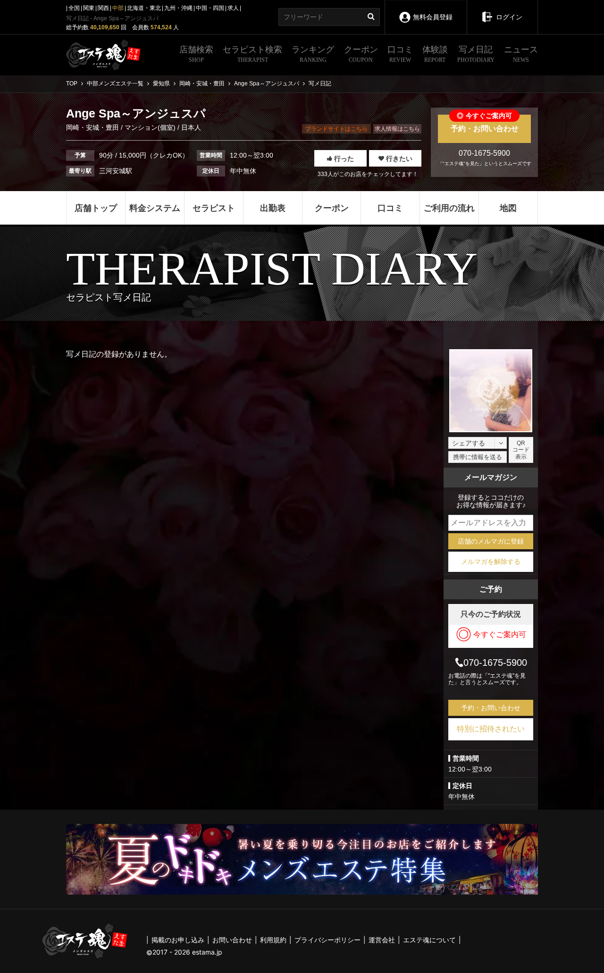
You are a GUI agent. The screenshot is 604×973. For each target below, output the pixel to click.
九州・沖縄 (178, 8)
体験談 (435, 54)
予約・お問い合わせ (485, 124)
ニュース (521, 54)
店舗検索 (196, 54)
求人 (233, 8)
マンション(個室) (150, 127)
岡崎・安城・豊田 (93, 127)
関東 (88, 8)
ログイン (509, 17)
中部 (118, 8)
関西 (103, 8)
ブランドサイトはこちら (336, 129)
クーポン (361, 54)
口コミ (400, 54)
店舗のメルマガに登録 (491, 541)
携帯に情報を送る (477, 457)
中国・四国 (210, 8)
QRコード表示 (520, 450)
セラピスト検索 (252, 54)
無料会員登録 (433, 17)
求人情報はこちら (397, 129)
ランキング (313, 54)
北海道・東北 (144, 8)
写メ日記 (476, 54)
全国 (74, 8)
